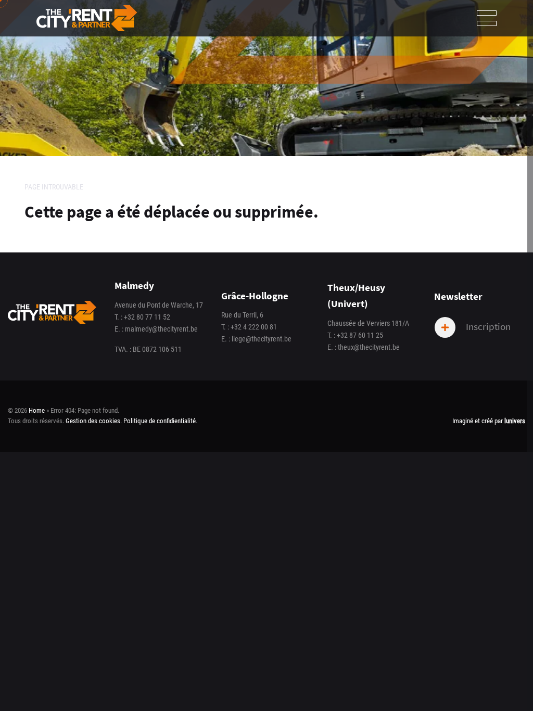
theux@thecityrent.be (369, 347)
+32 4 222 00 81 (254, 327)
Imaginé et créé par (488, 421)
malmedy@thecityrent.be (161, 329)
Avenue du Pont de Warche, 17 (159, 305)
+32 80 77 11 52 (147, 317)
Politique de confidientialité (159, 421)
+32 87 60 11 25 (360, 335)
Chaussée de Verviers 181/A (368, 323)
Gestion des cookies (93, 421)
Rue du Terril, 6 (242, 315)
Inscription (487, 326)
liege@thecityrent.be (261, 339)
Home (37, 410)
